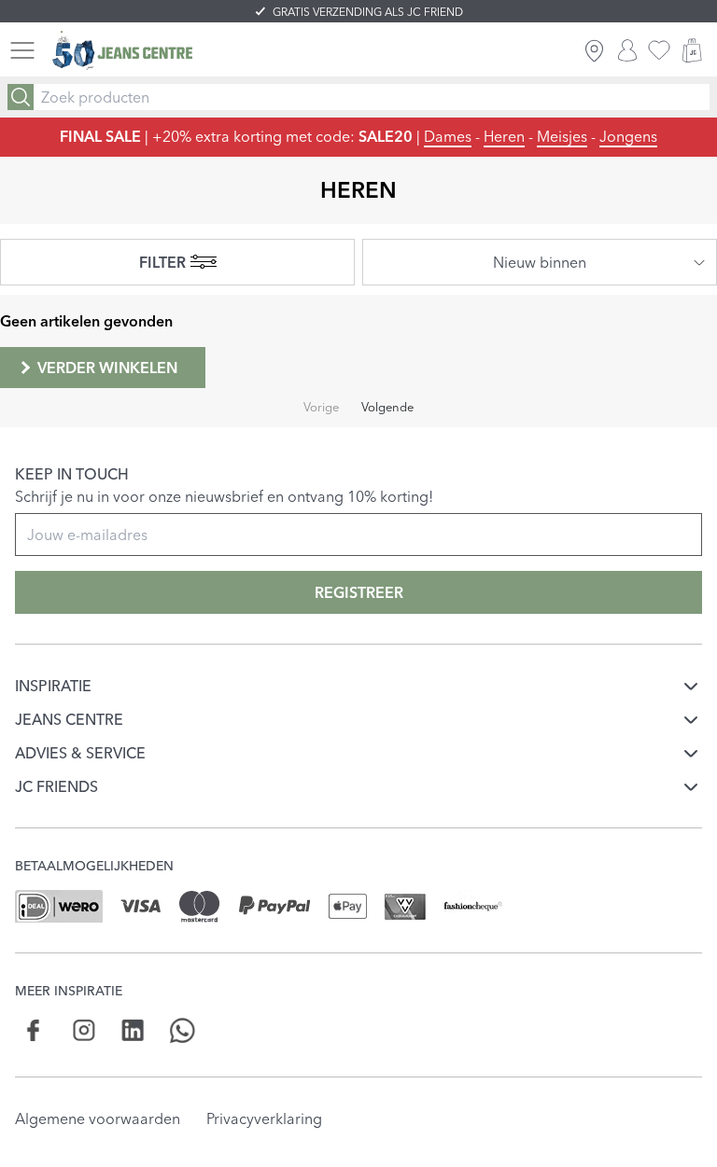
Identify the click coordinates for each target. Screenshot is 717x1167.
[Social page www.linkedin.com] (133, 1030)
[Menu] (22, 50)
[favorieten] (659, 50)
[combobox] (539, 262)
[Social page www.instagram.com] (83, 1030)
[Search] (20, 97)
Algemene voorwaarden (97, 1118)
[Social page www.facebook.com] (34, 1030)
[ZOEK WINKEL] (594, 50)
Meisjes (562, 136)
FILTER (162, 262)
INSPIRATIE (53, 685)
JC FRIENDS (56, 786)
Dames (447, 136)
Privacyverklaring (264, 1118)
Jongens (628, 136)
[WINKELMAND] (692, 50)
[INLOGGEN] (627, 50)
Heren (504, 136)
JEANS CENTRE (69, 719)
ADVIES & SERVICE (80, 752)
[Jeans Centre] (122, 51)
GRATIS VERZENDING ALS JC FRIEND (368, 12)
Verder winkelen (107, 367)
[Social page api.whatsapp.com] (182, 1030)
